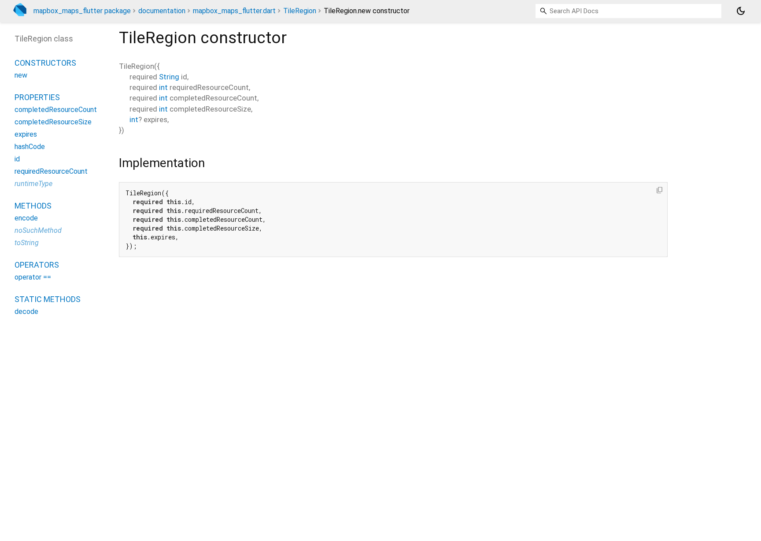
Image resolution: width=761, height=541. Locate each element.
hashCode (30, 146)
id (17, 159)
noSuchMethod (38, 230)
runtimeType (33, 183)
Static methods (48, 299)
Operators (37, 264)
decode (26, 311)
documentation (161, 11)
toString (27, 243)
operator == (33, 277)
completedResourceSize (53, 122)
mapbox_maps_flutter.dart (234, 11)
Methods (33, 205)
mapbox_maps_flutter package (82, 11)
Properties (37, 97)
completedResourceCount (56, 109)
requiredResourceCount (51, 171)
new (21, 75)
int (163, 87)
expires (26, 134)
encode (26, 218)
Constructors (45, 62)
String (169, 76)
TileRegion (299, 11)
